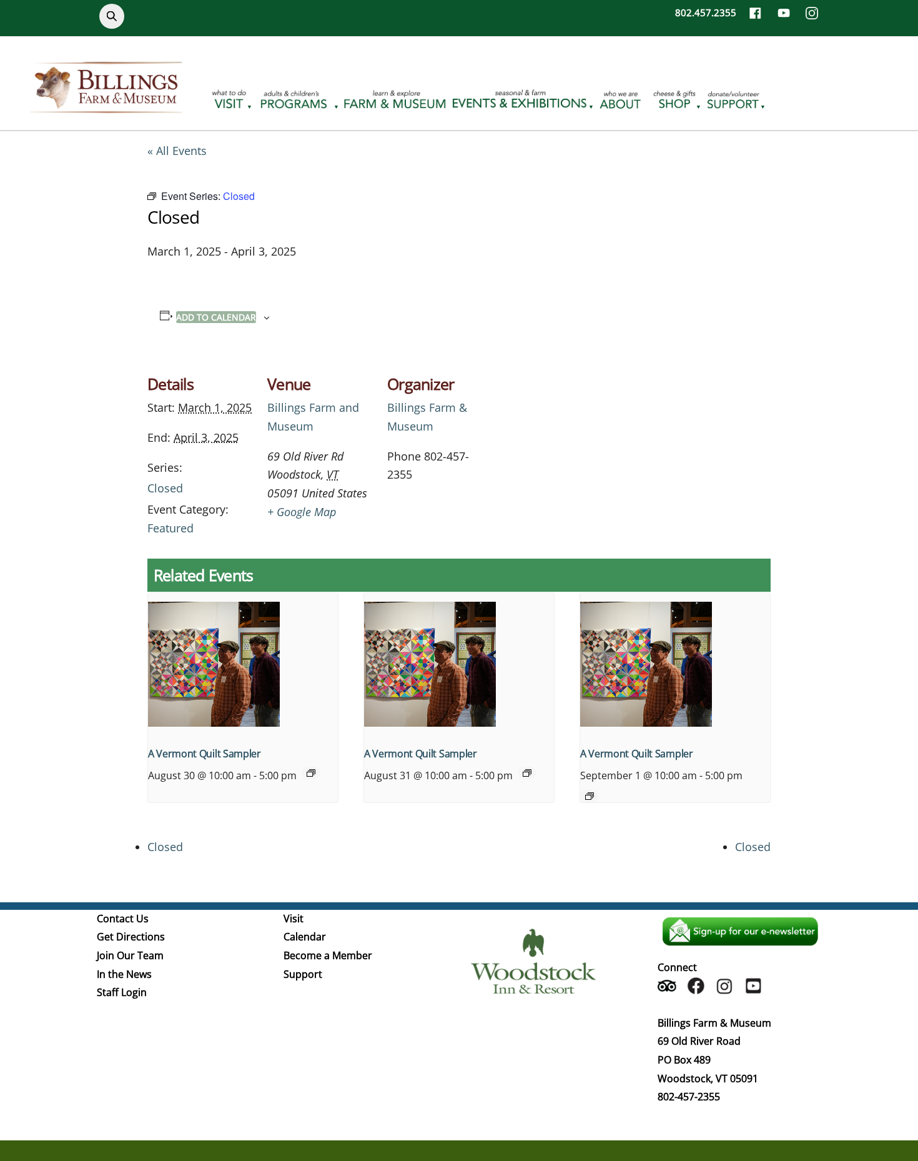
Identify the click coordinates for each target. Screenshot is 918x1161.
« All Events (177, 150)
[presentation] (243, 664)
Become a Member (328, 955)
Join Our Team (130, 955)
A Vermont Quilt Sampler (204, 753)
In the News (124, 974)
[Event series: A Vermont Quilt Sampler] (311, 773)
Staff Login (122, 992)
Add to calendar (216, 317)
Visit (294, 918)
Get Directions (131, 937)
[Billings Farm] (106, 105)
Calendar (305, 937)
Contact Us (123, 918)
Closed (165, 488)
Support (303, 974)
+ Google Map (301, 511)
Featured (170, 528)
